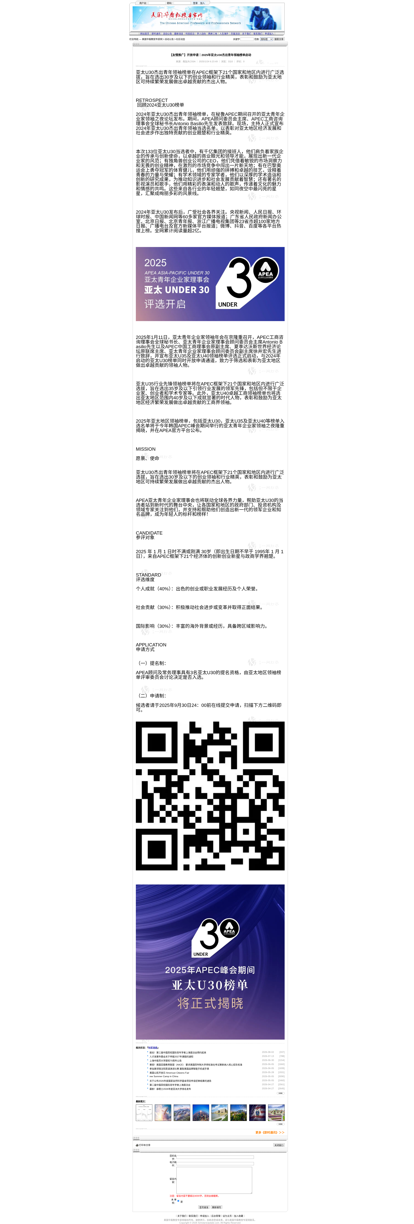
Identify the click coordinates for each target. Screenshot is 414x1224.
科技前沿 (190, 33)
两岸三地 (212, 33)
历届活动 (235, 33)
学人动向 (201, 33)
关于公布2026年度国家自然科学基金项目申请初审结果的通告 (180, 1081)
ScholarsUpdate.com (208, 1222)
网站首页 (144, 33)
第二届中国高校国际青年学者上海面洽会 (170, 1085)
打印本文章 (144, 1145)
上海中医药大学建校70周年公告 (166, 1060)
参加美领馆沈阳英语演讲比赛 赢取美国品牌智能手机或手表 (179, 1068)
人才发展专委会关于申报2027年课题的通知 (171, 1056)
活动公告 (167, 33)
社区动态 (180, 39)
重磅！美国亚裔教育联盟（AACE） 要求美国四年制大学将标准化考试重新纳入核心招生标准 (196, 1064)
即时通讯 (156, 33)
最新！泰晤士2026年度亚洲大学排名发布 (170, 1089)
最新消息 (178, 33)
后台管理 (215, 1216)
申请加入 (269, 33)
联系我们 (257, 33)
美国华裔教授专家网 (152, 39)
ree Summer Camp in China (164, 1076)
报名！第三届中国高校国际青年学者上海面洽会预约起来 (178, 1052)
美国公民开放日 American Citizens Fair (169, 1072)
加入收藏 (238, 1216)
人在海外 (224, 33)
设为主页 (227, 1216)
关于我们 (246, 33)
